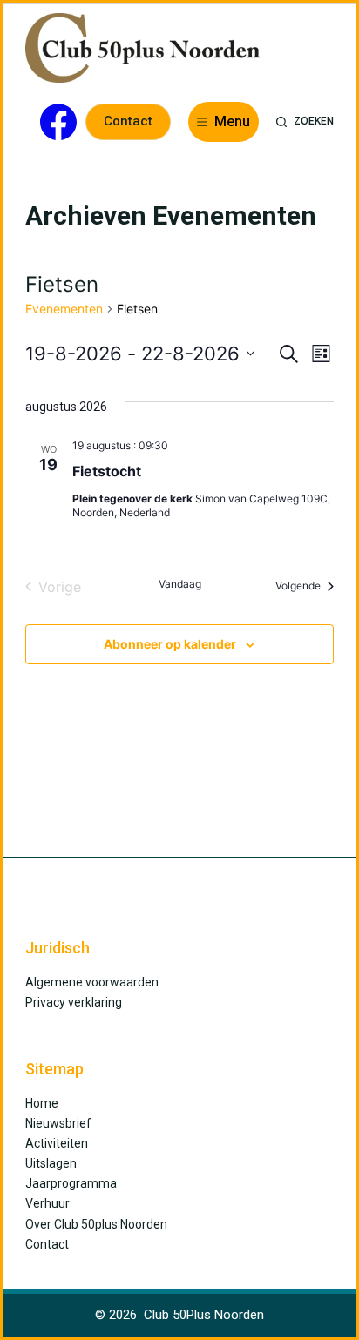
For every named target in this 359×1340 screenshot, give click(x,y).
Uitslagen (51, 1163)
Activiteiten (56, 1143)
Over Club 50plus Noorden (96, 1224)
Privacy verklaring (73, 1002)
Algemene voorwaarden (92, 982)
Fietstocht (106, 471)
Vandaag (180, 583)
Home (41, 1103)
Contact (128, 121)
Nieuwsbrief (58, 1123)
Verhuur (47, 1203)
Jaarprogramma (71, 1183)
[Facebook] (58, 122)
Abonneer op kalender (170, 643)
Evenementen (64, 308)
